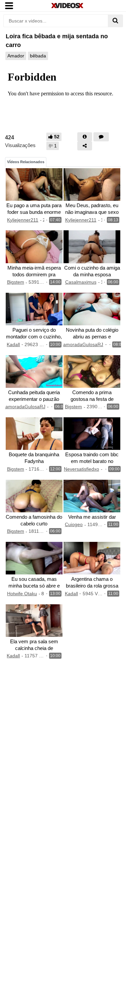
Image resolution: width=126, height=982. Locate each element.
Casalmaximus (80, 282)
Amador (15, 55)
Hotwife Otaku (22, 593)
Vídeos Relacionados (25, 162)
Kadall (13, 344)
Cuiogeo (74, 524)
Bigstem (15, 282)
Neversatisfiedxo (81, 469)
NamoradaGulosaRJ (81, 344)
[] (115, 20)
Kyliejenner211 (22, 220)
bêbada (38, 55)
